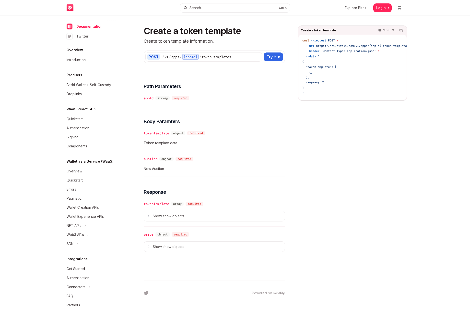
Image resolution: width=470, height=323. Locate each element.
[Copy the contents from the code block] (401, 30)
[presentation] (352, 67)
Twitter (82, 36)
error (148, 234)
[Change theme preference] (399, 8)
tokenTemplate (156, 133)
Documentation (89, 26)
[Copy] (257, 57)
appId (148, 98)
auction (150, 159)
